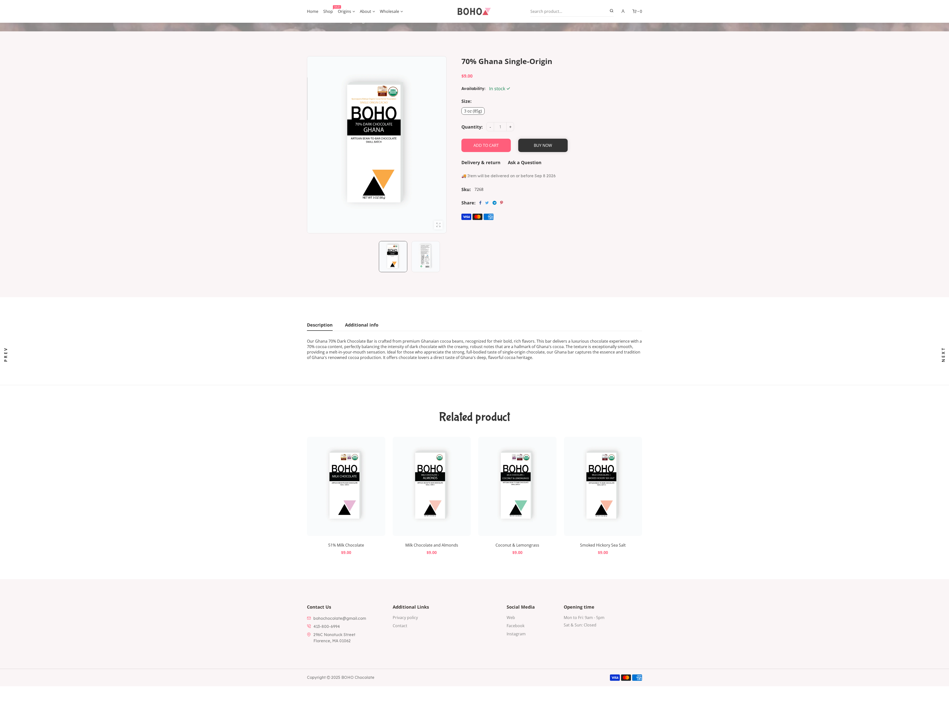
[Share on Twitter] (487, 203)
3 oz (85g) (473, 111)
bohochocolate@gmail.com (339, 618)
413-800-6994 (326, 626)
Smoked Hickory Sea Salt (517, 545)
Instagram (516, 634)
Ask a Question (524, 162)
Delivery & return (480, 162)
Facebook (515, 625)
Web (511, 617)
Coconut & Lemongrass (431, 545)
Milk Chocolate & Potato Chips (603, 545)
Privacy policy (405, 617)
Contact (400, 625)
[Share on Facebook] (480, 203)
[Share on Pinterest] (501, 203)
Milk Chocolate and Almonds (346, 545)
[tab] (320, 326)
